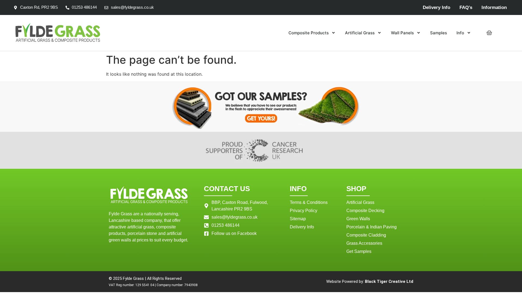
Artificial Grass (360, 32)
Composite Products (308, 32)
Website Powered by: (369, 281)
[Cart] (489, 33)
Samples (438, 32)
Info (460, 32)
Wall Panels (402, 32)
